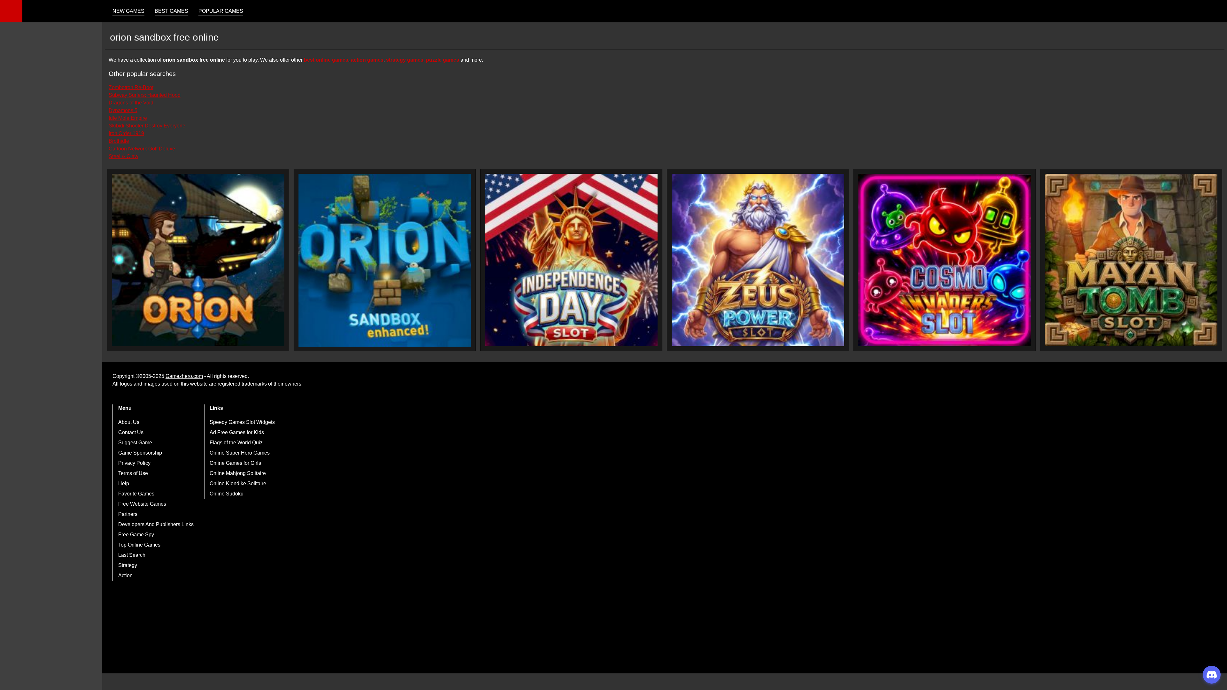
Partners (127, 514)
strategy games (404, 60)
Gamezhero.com (184, 376)
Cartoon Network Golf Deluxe (142, 148)
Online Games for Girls (235, 463)
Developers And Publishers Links (156, 524)
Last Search (131, 555)
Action (125, 575)
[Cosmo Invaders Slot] (944, 260)
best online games (326, 60)
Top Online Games (139, 545)
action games (367, 60)
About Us (128, 422)
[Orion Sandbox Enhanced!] (384, 260)
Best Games (171, 11)
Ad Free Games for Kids (237, 432)
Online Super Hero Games (240, 453)
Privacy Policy (134, 463)
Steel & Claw (123, 156)
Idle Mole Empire (128, 118)
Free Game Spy (136, 534)
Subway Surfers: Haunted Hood (145, 95)
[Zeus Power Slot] (758, 260)
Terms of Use (133, 473)
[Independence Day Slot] (571, 260)
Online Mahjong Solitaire (238, 473)
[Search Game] (1216, 12)
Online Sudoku (226, 493)
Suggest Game (135, 442)
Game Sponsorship (140, 453)
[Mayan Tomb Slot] (1131, 260)
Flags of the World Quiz (236, 442)
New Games (128, 11)
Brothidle (119, 141)
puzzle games (442, 60)
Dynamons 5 (123, 110)
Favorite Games (136, 493)
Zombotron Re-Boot (131, 87)
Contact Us (130, 432)
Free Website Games (142, 504)
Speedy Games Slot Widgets (242, 422)
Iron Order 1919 (126, 133)
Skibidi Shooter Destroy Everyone (147, 125)
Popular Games (220, 11)
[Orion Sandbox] (198, 260)
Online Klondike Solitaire (238, 483)
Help (123, 483)
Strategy (127, 565)
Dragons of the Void (131, 102)
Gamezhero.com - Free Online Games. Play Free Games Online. (62, 11)
